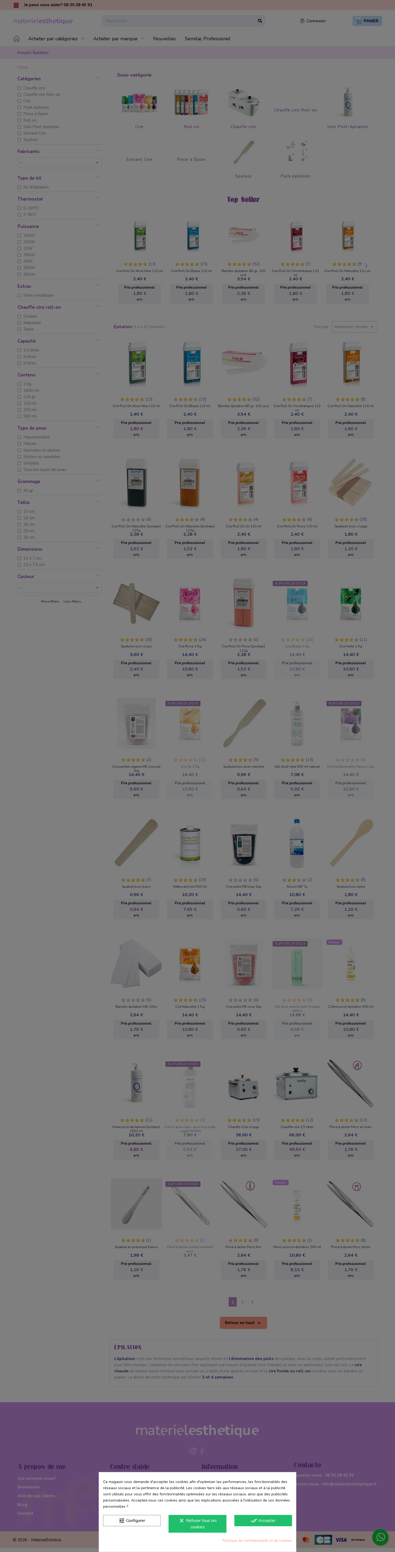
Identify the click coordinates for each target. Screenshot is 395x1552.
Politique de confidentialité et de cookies (257, 1540)
